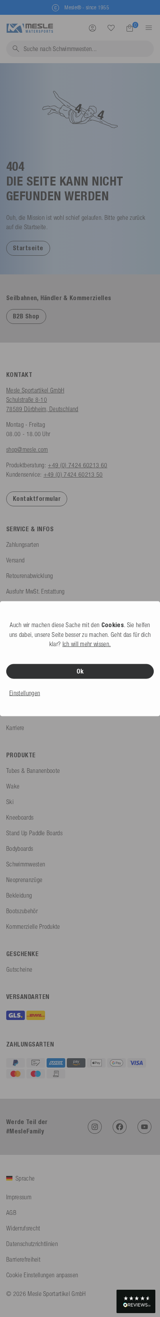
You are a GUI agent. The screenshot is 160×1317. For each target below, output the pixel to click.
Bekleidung (19, 895)
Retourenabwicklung (29, 575)
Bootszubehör (22, 910)
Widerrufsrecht (23, 1228)
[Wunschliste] (111, 28)
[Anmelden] (92, 28)
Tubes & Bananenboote (33, 770)
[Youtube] (144, 1126)
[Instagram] (94, 1126)
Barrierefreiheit (23, 1259)
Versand (15, 560)
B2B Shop (26, 316)
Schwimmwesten (25, 864)
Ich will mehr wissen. (87, 643)
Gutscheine (19, 969)
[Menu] (146, 27)
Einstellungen (24, 692)
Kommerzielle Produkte (33, 926)
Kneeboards (19, 817)
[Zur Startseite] (29, 27)
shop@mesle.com (27, 449)
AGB (11, 1212)
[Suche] (111, 28)
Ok (80, 671)
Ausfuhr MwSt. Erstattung (35, 591)
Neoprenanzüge (24, 879)
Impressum (18, 1196)
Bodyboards (19, 848)
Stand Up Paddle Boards (34, 832)
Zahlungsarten (22, 544)
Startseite (28, 248)
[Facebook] (119, 1126)
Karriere (15, 727)
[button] (28, 247)
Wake (12, 786)
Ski (10, 801)
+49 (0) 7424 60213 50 (73, 474)
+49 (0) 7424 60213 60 (77, 464)
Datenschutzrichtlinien (32, 1243)
